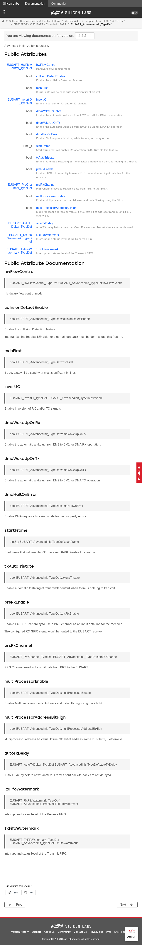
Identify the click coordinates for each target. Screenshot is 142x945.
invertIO (41, 99)
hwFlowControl (46, 64)
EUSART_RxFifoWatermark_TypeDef (19, 238)
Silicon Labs (11, 3)
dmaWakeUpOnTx (48, 122)
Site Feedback (122, 931)
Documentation (35, 3)
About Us (49, 931)
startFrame (43, 146)
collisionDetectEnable (50, 76)
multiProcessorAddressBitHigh (56, 207)
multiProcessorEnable (50, 196)
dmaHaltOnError (47, 134)
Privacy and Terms (100, 931)
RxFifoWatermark (47, 234)
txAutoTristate (45, 157)
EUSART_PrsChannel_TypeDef (20, 186)
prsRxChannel (45, 184)
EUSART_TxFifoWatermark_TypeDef (19, 251)
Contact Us (80, 931)
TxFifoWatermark (47, 249)
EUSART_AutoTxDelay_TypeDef (20, 225)
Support (36, 931)
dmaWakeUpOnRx (48, 111)
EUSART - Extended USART (49, 24)
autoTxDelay (44, 223)
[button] (10, 12)
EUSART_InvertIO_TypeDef (20, 101)
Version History (20, 931)
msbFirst (42, 88)
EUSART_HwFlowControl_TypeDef (19, 66)
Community (58, 3)
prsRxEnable (44, 169)
